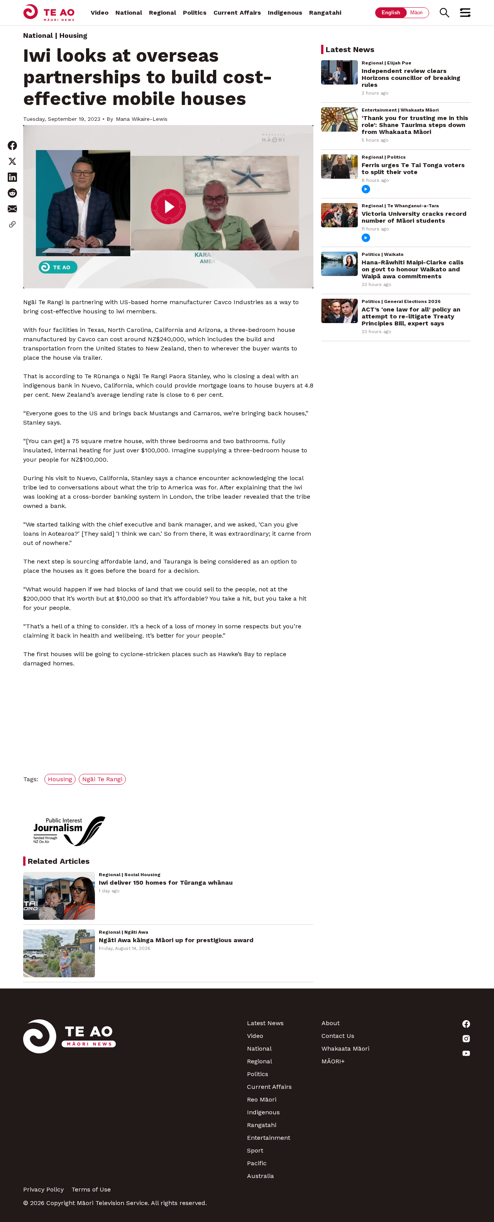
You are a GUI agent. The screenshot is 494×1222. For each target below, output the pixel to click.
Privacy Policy (43, 1189)
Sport (255, 1150)
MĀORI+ (333, 1061)
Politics (194, 12)
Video (99, 12)
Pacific (257, 1163)
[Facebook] (433, 1024)
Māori (416, 12)
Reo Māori (261, 1099)
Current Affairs (237, 12)
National (128, 12)
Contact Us (337, 1035)
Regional (162, 12)
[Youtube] (433, 1053)
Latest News (265, 1023)
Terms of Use (91, 1189)
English (391, 12)
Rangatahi (325, 12)
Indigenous (285, 12)
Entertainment (268, 1137)
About (330, 1023)
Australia (260, 1176)
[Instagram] (433, 1038)
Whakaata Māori (345, 1048)
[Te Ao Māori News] (69, 1099)
